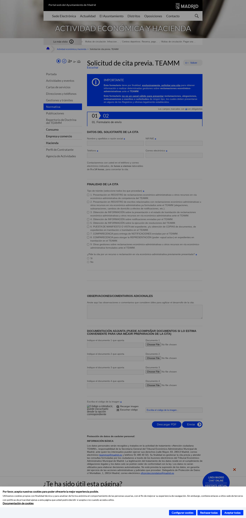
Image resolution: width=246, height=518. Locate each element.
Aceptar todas (232, 512)
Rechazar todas (209, 512)
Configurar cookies (182, 512)
